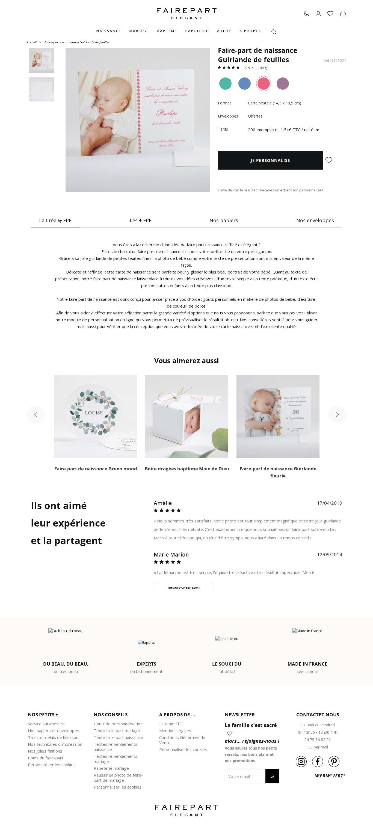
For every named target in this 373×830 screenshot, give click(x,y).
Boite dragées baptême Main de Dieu (187, 468)
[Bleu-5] (244, 83)
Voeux (224, 31)
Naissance (108, 31)
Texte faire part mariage (117, 730)
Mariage (139, 31)
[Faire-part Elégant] (187, 13)
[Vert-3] (225, 83)
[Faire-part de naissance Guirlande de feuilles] (138, 120)
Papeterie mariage (111, 768)
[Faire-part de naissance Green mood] (95, 416)
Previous (36, 414)
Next (337, 414)
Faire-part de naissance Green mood (95, 468)
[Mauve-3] (283, 83)
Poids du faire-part (45, 757)
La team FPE (171, 723)
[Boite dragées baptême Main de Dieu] (186, 416)
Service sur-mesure (46, 723)
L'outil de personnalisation (118, 723)
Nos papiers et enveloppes (53, 730)
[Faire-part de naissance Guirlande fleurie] (278, 416)
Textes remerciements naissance (115, 746)
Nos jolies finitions (45, 751)
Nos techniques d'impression (55, 744)
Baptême (167, 31)
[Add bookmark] (328, 160)
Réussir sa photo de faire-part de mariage (118, 777)
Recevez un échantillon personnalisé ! (291, 190)
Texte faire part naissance (118, 737)
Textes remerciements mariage (115, 758)
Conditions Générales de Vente (182, 740)
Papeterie (197, 31)
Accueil (32, 42)
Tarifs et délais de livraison (53, 737)
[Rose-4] (263, 83)
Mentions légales (175, 730)
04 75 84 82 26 (317, 739)
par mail (321, 747)
